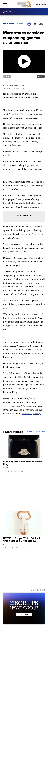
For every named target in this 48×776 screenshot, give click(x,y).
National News (13, 23)
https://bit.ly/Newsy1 (31, 413)
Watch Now (40, 4)
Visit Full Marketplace (36, 432)
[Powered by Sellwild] (41, 590)
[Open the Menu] (4, 4)
